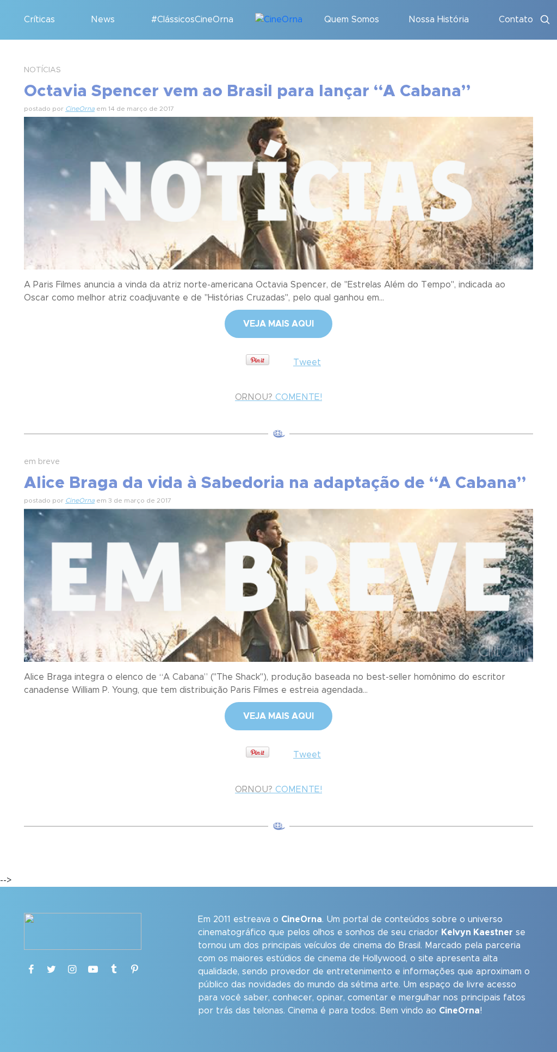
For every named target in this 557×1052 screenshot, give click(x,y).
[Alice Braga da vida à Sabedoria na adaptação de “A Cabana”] (278, 583)
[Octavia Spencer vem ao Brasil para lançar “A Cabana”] (278, 191)
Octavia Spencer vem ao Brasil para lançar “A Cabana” (247, 91)
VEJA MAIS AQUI (278, 324)
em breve (42, 462)
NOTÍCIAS (42, 70)
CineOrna (80, 108)
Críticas (39, 19)
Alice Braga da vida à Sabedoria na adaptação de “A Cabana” (275, 483)
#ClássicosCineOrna (192, 19)
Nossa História (439, 19)
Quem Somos (351, 19)
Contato (516, 19)
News (103, 19)
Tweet (307, 362)
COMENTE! (278, 397)
